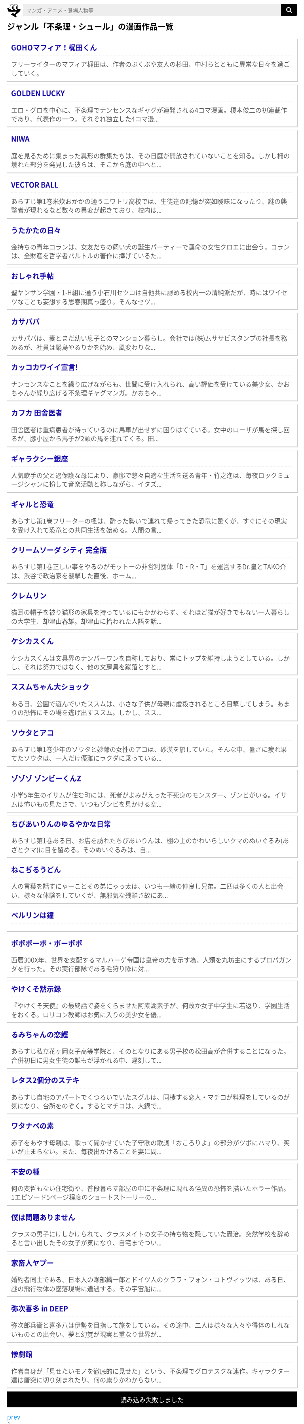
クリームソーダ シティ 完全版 (59, 549)
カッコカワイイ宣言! (44, 367)
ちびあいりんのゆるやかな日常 (61, 823)
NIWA (20, 138)
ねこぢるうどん (36, 869)
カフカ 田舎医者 (37, 412)
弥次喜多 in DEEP (39, 1308)
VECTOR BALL (34, 184)
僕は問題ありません (43, 1217)
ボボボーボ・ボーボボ (46, 943)
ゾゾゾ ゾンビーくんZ (46, 778)
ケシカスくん (32, 641)
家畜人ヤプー (32, 1262)
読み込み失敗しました (152, 1399)
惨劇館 (21, 1354)
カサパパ (25, 321)
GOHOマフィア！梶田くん (54, 47)
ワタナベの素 (32, 1125)
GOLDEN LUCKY (38, 93)
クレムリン (29, 595)
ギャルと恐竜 (32, 504)
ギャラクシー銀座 (39, 458)
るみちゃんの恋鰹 (39, 1034)
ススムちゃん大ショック (50, 686)
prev (13, 1416)
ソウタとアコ (32, 732)
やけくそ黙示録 (36, 988)
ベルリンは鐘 (32, 915)
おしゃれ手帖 (32, 275)
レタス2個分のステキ (45, 1080)
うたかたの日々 (36, 230)
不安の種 (25, 1171)
